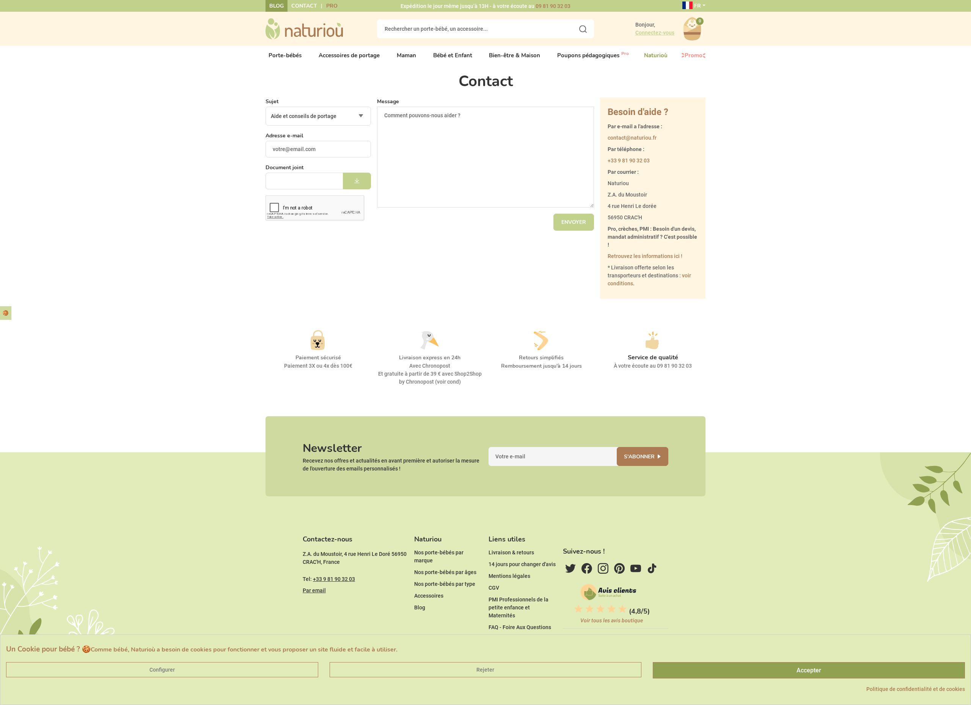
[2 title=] (589, 609)
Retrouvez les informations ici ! (645, 256)
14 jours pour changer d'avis (522, 564)
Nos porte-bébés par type (444, 584)
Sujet (272, 101)
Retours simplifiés (541, 357)
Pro (332, 5)
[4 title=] (611, 609)
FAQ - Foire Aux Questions (520, 627)
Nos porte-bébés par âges (445, 572)
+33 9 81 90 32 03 (629, 160)
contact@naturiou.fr (632, 138)
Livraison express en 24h (429, 357)
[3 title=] (600, 609)
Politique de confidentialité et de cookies (915, 689)
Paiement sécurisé (318, 357)
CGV (494, 588)
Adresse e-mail (284, 135)
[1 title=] (578, 609)
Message (388, 101)
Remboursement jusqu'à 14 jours (541, 366)
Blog (276, 5)
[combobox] (318, 116)
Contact (304, 5)
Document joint (284, 167)
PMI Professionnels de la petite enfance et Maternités (518, 607)
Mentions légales (509, 576)
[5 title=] (622, 609)
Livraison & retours (511, 552)
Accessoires (428, 596)
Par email (314, 590)
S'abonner (639, 456)
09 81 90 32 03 (553, 6)
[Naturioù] (304, 28)
